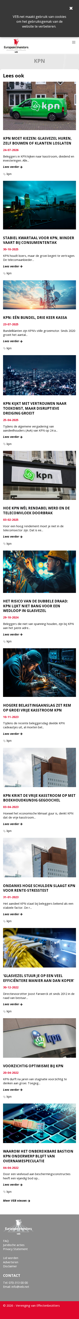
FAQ (6, 1241)
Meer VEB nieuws (15, 1200)
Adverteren (10, 1262)
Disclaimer (10, 1266)
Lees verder (11, 167)
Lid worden (10, 1258)
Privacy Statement (15, 1249)
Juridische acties (14, 1245)
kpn (9, 174)
